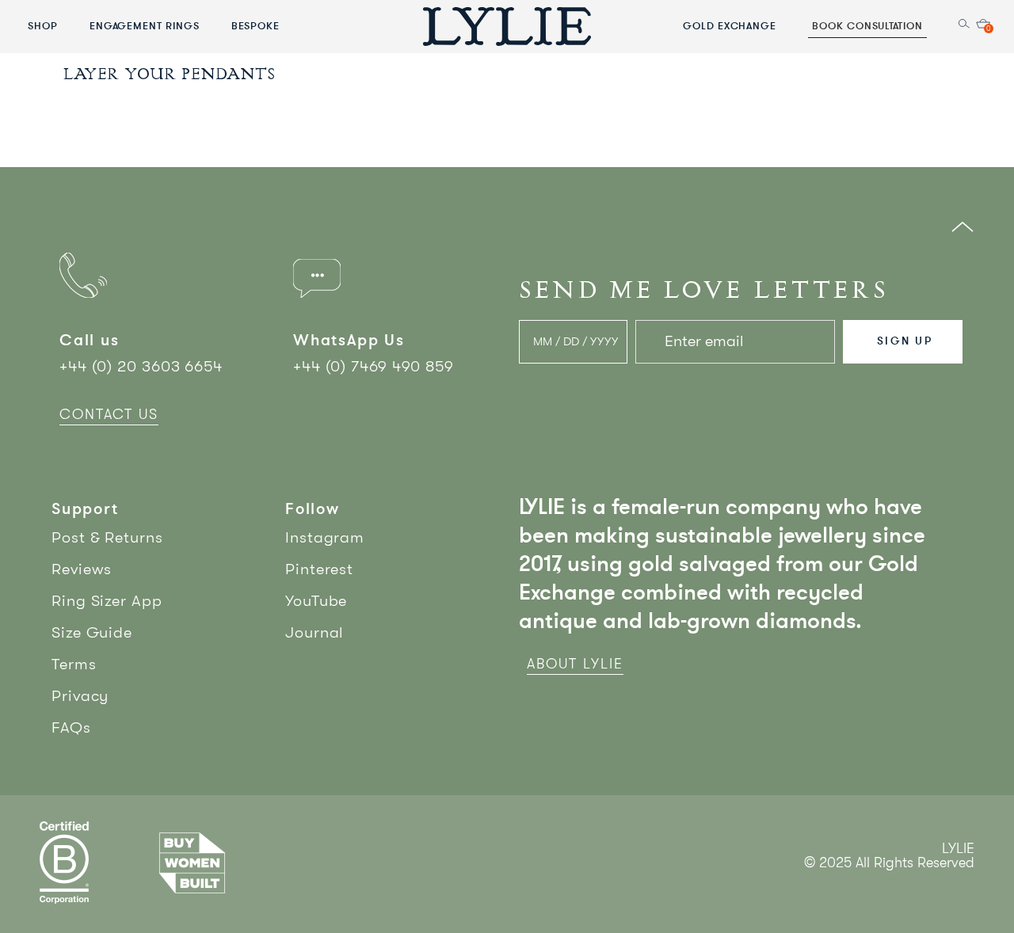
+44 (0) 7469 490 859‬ (373, 366)
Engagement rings (145, 25)
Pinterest (319, 569)
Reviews (81, 569)
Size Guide (91, 632)
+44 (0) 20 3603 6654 (141, 366)
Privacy (80, 696)
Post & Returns (107, 537)
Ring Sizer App (106, 601)
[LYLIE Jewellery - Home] (506, 25)
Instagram (324, 537)
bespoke (255, 25)
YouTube (316, 601)
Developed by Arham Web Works (926, 879)
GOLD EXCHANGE (729, 25)
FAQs (71, 727)
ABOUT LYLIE (575, 664)
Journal (314, 632)
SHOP (43, 25)
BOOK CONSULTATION (867, 25)
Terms (74, 664)
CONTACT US (108, 414)
